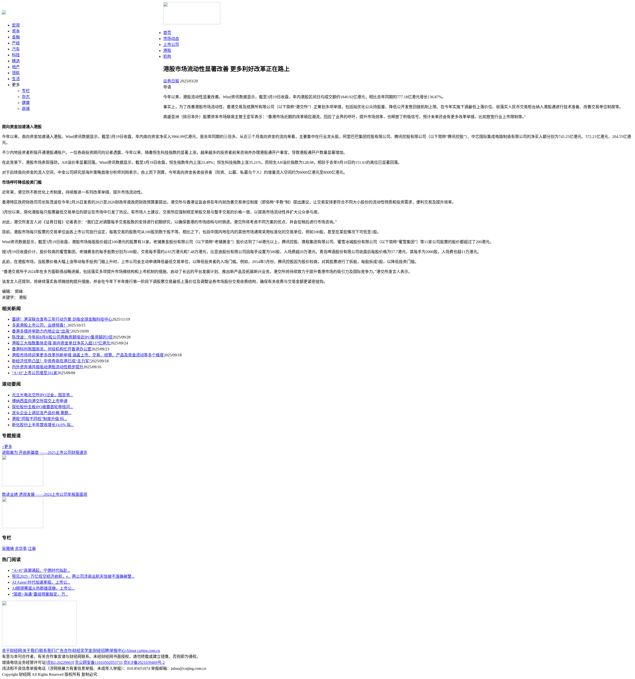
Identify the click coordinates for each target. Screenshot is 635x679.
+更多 (7, 446)
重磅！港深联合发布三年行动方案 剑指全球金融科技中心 (62, 319)
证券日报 (171, 81)
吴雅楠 (8, 548)
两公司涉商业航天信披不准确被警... (103, 576)
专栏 (26, 91)
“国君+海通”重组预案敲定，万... (40, 594)
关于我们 (30, 650)
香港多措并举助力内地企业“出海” (41, 331)
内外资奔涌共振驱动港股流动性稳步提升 (47, 367)
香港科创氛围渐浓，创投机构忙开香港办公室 (51, 349)
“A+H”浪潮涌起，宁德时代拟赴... (41, 570)
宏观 (16, 25)
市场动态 (171, 38)
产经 (16, 43)
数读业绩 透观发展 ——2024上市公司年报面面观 (44, 494)
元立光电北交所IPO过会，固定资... (42, 395)
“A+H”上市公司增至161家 (34, 373)
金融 (16, 37)
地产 (16, 67)
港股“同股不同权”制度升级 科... (39, 419)
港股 (167, 50)
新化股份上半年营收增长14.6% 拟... (43, 425)
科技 (16, 55)
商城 (26, 108)
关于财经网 (12, 650)
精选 (16, 61)
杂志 (26, 97)
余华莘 (21, 548)
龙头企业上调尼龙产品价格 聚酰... (41, 413)
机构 (167, 56)
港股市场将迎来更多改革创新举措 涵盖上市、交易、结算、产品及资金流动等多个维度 (88, 355)
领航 (16, 73)
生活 (16, 79)
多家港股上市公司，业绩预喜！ (39, 325)
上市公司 (171, 44)
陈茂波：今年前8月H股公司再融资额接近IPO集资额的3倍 (62, 337)
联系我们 (47, 650)
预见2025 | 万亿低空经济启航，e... (41, 576)
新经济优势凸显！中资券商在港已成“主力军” (51, 361)
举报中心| (118, 650)
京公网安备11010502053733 (99, 662)
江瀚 (32, 548)
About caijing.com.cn (143, 650)
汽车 (16, 49)
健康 (26, 103)
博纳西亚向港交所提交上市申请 (39, 401)
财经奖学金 (82, 650)
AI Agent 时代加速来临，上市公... (41, 582)
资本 (16, 31)
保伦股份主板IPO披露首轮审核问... (42, 407)
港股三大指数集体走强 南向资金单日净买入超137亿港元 (61, 343)
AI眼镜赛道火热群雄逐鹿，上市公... (43, 588)
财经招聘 (101, 650)
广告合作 (64, 650)
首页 (167, 33)
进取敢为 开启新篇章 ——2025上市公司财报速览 (44, 452)
